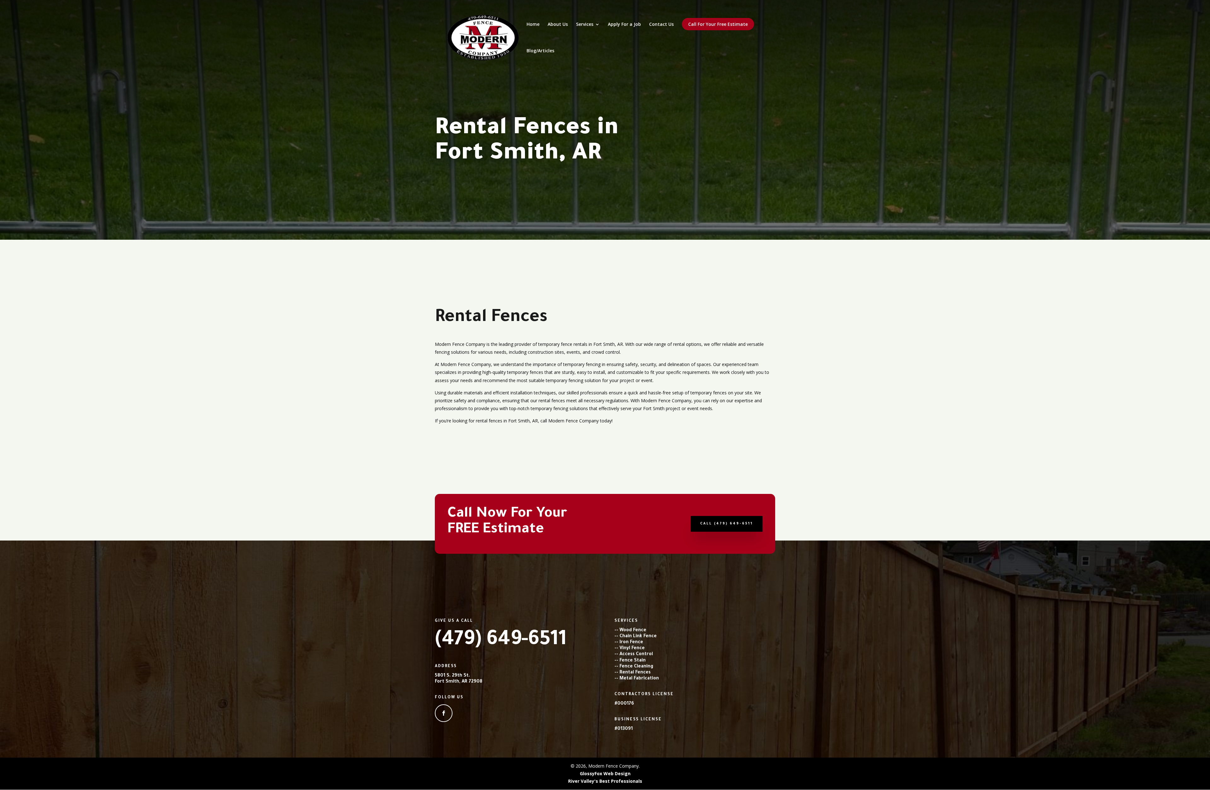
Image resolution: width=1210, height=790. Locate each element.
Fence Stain (632, 660)
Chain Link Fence (638, 636)
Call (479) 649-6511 (726, 524)
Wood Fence (632, 630)
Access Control (636, 654)
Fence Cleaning (636, 666)
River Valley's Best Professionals (605, 781)
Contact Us (661, 24)
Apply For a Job (624, 24)
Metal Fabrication (639, 678)
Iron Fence (631, 642)
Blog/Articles (540, 51)
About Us (558, 24)
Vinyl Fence (632, 648)
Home (533, 24)
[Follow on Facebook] (443, 713)
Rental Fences (635, 672)
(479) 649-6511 (501, 641)
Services (584, 24)
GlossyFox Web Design (605, 773)
